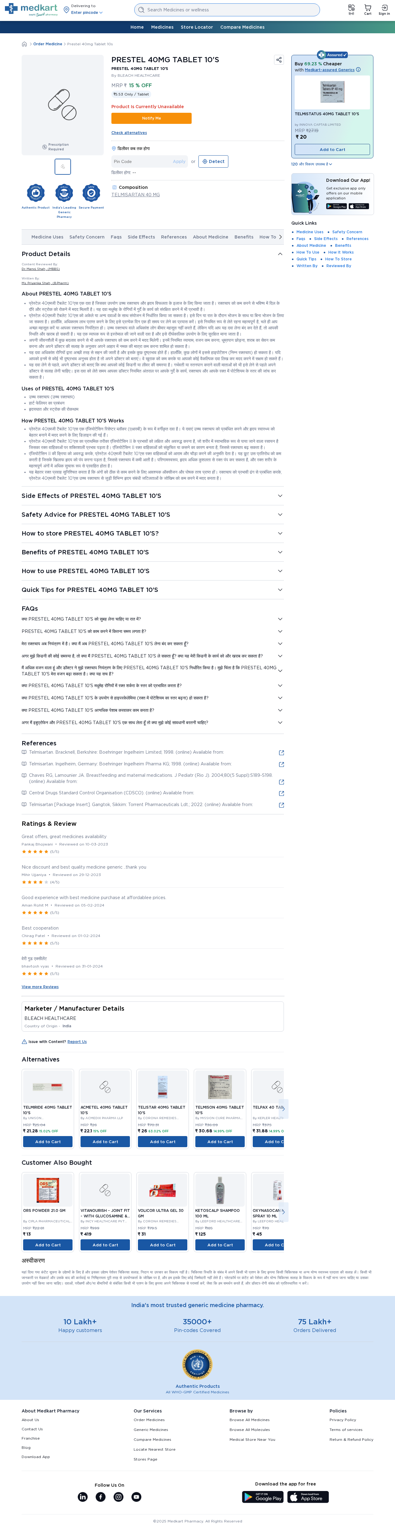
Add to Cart (48, 1141)
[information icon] (358, 70)
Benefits (244, 236)
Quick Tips (306, 259)
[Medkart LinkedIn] (83, 1497)
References (174, 236)
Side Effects (141, 236)
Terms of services (346, 1429)
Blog (26, 1447)
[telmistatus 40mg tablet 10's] (332, 92)
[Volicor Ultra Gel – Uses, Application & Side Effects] (162, 1190)
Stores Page (145, 1459)
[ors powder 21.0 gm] (48, 1190)
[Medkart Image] (105, 1086)
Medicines (162, 27)
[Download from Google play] (336, 206)
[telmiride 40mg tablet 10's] (48, 1086)
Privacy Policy (343, 1419)
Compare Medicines (242, 27)
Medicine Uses (47, 236)
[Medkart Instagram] (118, 1497)
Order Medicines (149, 1419)
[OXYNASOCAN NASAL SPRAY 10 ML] (277, 1190)
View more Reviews (40, 986)
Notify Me (151, 118)
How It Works (341, 252)
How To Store (338, 259)
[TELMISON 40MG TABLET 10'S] (220, 1086)
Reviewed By (338, 265)
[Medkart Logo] (31, 10)
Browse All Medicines (250, 1419)
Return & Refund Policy (351, 1439)
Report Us (77, 1041)
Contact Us (32, 1429)
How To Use (273, 236)
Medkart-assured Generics (330, 69)
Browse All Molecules (250, 1429)
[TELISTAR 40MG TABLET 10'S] (162, 1086)
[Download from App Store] (359, 206)
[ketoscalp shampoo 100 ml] (220, 1190)
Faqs (116, 236)
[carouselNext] (280, 237)
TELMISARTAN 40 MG (135, 194)
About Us (30, 1419)
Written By (307, 265)
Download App (36, 1456)
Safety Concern (87, 236)
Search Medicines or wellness (178, 9)
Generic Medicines (151, 1429)
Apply (179, 161)
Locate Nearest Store (155, 1449)
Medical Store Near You (252, 1439)
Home (137, 27)
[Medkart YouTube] (136, 1497)
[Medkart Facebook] (101, 1497)
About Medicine (210, 236)
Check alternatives (129, 132)
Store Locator (197, 27)
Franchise (31, 1438)
